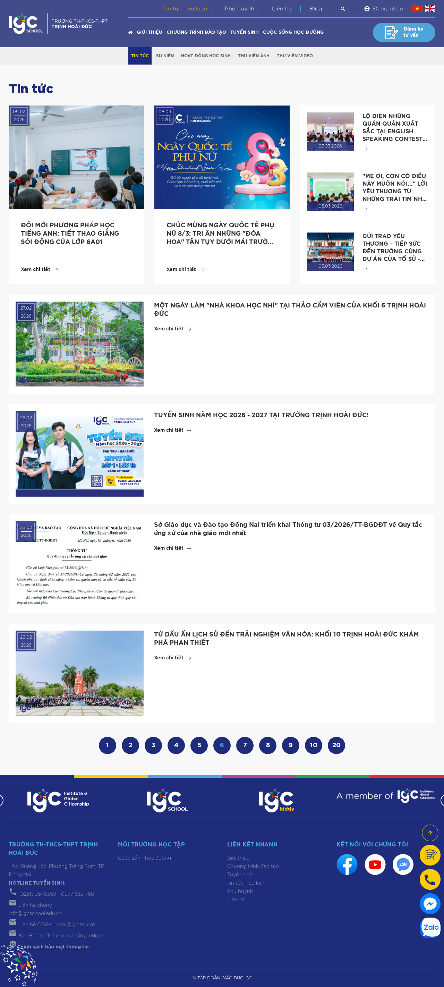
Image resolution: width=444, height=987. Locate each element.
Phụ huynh (239, 8)
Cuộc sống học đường (293, 32)
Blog (315, 8)
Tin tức (140, 56)
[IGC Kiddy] (276, 800)
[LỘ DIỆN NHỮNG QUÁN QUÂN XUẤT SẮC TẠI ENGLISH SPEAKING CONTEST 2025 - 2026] (330, 131)
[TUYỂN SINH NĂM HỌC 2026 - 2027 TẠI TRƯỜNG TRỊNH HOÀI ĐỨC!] (80, 454)
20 (336, 745)
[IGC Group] (58, 800)
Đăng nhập (388, 8)
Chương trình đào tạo (196, 32)
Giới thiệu (149, 32)
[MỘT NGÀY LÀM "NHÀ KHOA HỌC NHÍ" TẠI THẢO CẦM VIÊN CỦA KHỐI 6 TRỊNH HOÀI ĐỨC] (80, 344)
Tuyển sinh (244, 32)
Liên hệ (282, 8)
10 (313, 745)
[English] (430, 8)
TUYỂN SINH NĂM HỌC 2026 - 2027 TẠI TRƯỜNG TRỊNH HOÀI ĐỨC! (261, 415)
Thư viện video (295, 56)
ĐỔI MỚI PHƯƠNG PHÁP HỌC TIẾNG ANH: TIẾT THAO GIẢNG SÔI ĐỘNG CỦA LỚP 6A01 (70, 233)
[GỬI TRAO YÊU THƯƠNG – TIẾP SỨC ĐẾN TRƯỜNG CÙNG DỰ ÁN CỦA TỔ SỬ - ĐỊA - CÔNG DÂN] (330, 251)
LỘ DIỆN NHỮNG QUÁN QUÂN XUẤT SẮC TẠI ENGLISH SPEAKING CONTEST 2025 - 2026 (392, 131)
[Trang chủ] (130, 32)
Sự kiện (165, 56)
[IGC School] (167, 800)
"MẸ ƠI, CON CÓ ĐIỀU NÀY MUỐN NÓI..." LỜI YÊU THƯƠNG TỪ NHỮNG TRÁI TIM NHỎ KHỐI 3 (394, 192)
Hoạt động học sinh (206, 56)
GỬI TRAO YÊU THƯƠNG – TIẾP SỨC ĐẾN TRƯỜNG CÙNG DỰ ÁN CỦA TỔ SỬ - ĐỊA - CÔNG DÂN (392, 252)
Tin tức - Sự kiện (185, 8)
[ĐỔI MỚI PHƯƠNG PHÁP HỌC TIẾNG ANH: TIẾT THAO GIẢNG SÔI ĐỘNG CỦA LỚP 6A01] (76, 158)
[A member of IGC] (385, 795)
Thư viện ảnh (254, 56)
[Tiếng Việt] (417, 8)
